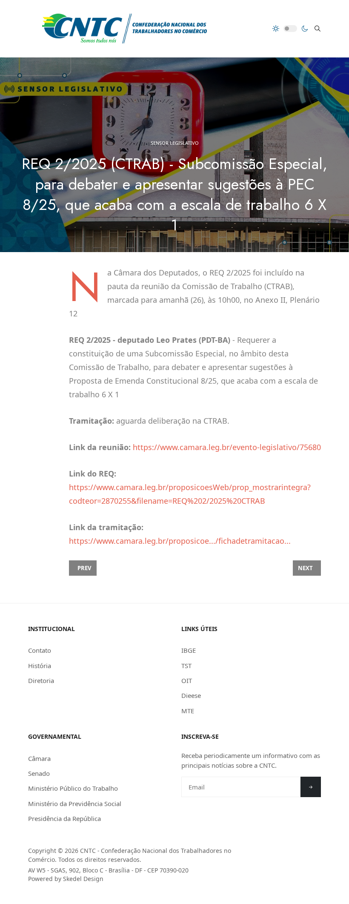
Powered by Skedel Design (65, 879)
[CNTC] (124, 28)
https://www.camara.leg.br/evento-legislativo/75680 (227, 447)
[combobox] (317, 28)
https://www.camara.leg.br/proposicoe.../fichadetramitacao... (180, 541)
